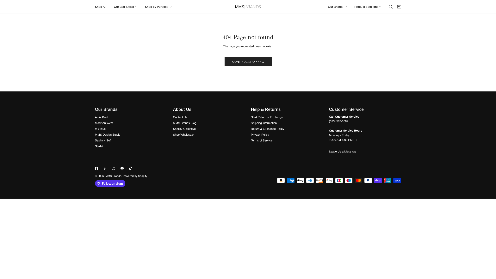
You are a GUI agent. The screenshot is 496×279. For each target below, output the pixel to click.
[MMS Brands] (248, 7)
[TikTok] (130, 168)
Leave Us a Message (342, 151)
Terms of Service (261, 140)
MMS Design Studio (107, 134)
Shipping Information (264, 123)
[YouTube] (122, 168)
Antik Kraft (101, 117)
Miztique (100, 128)
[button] (399, 7)
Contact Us (180, 117)
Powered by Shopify (135, 175)
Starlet (99, 146)
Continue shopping (248, 61)
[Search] (390, 7)
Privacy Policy (260, 134)
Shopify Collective (184, 128)
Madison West (104, 123)
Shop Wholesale (183, 134)
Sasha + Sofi (103, 140)
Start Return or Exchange (267, 117)
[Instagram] (113, 168)
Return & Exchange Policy (267, 128)
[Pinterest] (105, 168)
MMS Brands (113, 175)
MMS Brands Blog (184, 123)
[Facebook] (96, 168)
